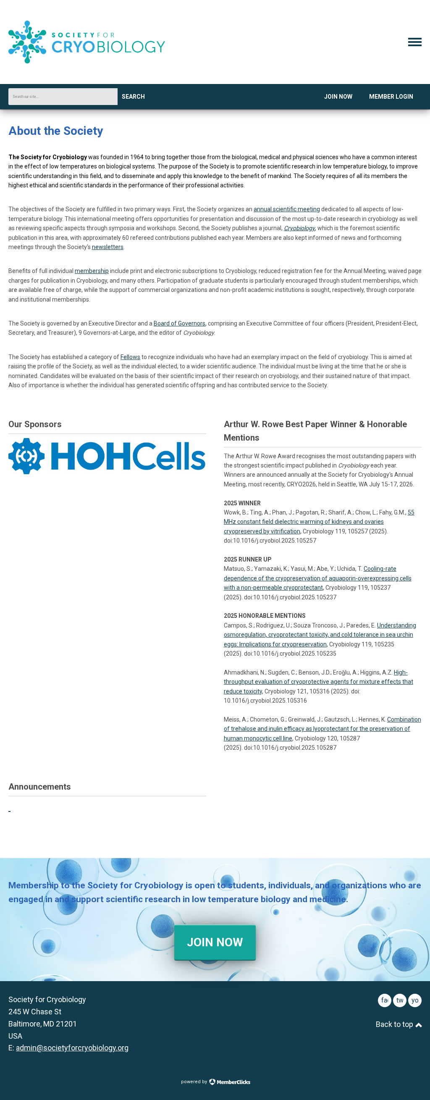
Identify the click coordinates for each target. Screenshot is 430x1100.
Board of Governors (179, 323)
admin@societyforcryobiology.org (72, 1047)
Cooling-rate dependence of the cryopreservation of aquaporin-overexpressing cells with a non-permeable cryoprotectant (318, 578)
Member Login (391, 96)
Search (133, 96)
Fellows (130, 357)
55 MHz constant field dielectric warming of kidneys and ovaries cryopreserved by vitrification (319, 522)
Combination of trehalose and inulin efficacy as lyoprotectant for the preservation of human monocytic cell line (322, 729)
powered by (194, 1081)
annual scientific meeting (287, 209)
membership (92, 271)
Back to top (395, 1024)
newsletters (107, 247)
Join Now (338, 96)
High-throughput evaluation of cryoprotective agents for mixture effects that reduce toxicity (318, 682)
